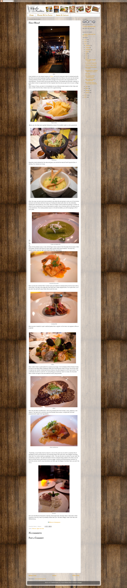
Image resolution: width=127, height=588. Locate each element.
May (86, 58)
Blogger (80, 582)
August (87, 51)
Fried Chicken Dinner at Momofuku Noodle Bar (91, 83)
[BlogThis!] (46, 526)
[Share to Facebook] (49, 526)
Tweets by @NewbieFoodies (89, 26)
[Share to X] (48, 526)
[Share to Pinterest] (51, 526)
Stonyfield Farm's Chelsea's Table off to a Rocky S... (91, 71)
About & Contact (62, 15)
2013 (85, 41)
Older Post (75, 575)
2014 (85, 39)
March (87, 88)
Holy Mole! (87, 73)
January (87, 92)
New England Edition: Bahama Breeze (90, 76)
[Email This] (45, 526)
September (88, 49)
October (87, 47)
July (86, 53)
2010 (85, 97)
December (87, 45)
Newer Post (32, 575)
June (86, 56)
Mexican (34, 528)
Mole (51, 76)
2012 (85, 43)
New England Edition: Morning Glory (90, 80)
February (87, 90)
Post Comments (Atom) (40, 578)
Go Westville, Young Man (91, 63)
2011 (85, 95)
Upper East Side (40, 528)
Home (31, 15)
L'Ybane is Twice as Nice (90, 65)
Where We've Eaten (44, 15)
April (86, 86)
